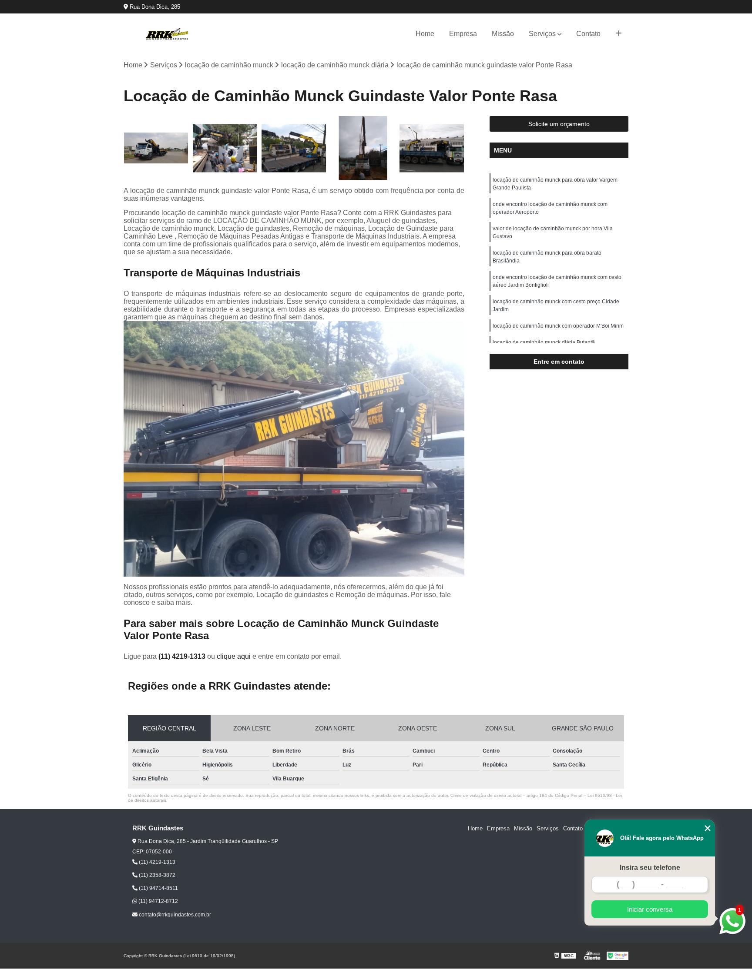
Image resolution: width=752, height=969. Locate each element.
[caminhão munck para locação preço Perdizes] (363, 148)
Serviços (542, 33)
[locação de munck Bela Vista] (156, 148)
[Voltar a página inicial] (167, 34)
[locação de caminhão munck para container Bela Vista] (225, 148)
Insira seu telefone (650, 867)
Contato (588, 33)
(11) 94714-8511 (158, 888)
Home (425, 33)
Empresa (463, 33)
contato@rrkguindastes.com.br (174, 915)
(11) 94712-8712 (157, 901)
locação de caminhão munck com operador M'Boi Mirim (558, 326)
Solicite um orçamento (559, 123)
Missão (503, 33)
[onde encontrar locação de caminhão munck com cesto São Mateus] (432, 148)
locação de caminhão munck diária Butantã (544, 342)
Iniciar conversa (649, 909)
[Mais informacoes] (618, 34)
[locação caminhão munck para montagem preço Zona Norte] (294, 148)
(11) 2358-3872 (156, 875)
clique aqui (234, 656)
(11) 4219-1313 (182, 656)
